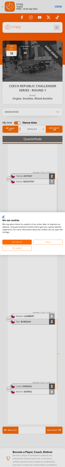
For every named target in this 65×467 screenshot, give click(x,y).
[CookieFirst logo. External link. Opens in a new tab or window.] (3, 217)
